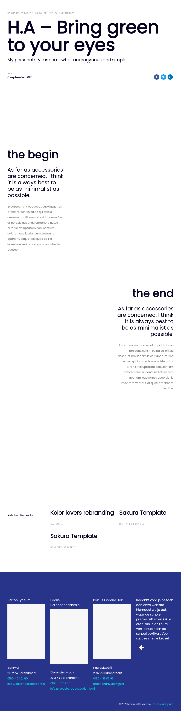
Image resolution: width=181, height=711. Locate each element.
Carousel (41, 13)
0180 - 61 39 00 (60, 683)
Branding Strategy (20, 13)
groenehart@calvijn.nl (108, 684)
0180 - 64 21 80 (17, 678)
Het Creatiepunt (163, 704)
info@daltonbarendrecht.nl (26, 684)
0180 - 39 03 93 (103, 678)
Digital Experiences (62, 13)
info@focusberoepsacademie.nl (72, 689)
